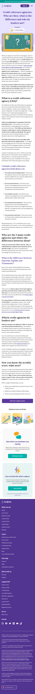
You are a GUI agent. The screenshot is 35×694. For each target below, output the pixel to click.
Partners (4, 574)
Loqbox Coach (6, 527)
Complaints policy (7, 593)
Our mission (5, 513)
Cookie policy (5, 590)
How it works (5, 540)
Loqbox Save (5, 518)
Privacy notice (5, 587)
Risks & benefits (6, 604)
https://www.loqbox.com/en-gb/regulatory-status (15, 659)
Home (3, 510)
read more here (21, 343)
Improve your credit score (9, 537)
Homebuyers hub (6, 545)
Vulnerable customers (8, 567)
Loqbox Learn (5, 548)
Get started (17, 488)
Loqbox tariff (5, 601)
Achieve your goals (7, 542)
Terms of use (5, 584)
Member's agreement (8, 596)
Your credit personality (8, 554)
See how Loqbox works (17, 401)
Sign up (24, 6)
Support (4, 561)
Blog (3, 551)
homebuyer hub (25, 1)
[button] (31, 6)
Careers (4, 577)
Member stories (17, 456)
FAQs (3, 564)
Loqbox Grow (5, 521)
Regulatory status (6, 607)
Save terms (5, 598)
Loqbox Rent (5, 524)
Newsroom (5, 614)
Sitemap (4, 530)
